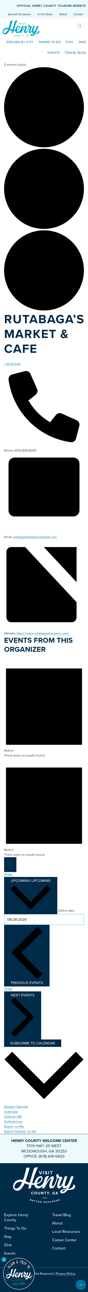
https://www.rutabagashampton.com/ (42, 633)
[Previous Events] (10, 861)
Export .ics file (14, 1127)
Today (8, 874)
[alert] (44, 708)
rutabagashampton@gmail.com (35, 537)
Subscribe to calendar (32, 1043)
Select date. (66, 911)
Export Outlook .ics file (20, 1131)
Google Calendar (16, 1107)
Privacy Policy (65, 1274)
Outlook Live (13, 1122)
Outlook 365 (13, 1117)
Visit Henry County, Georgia (27, 28)
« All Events (12, 364)
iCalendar (11, 1112)
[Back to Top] (81, 1285)
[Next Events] (10, 868)
